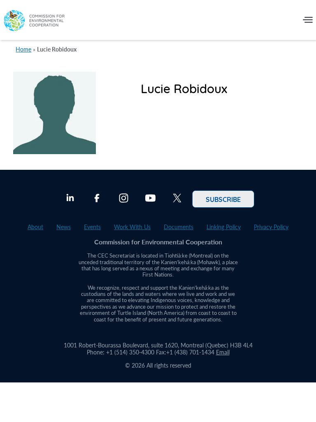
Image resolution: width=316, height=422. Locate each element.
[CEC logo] (34, 21)
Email (223, 352)
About (35, 227)
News (63, 227)
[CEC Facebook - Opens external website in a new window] (96, 199)
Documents (178, 227)
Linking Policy (224, 227)
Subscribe (223, 199)
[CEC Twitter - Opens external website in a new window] (177, 199)
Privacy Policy (271, 227)
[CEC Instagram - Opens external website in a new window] (123, 199)
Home (23, 49)
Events (92, 227)
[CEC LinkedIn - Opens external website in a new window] (70, 199)
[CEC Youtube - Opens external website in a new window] (150, 199)
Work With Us (132, 227)
